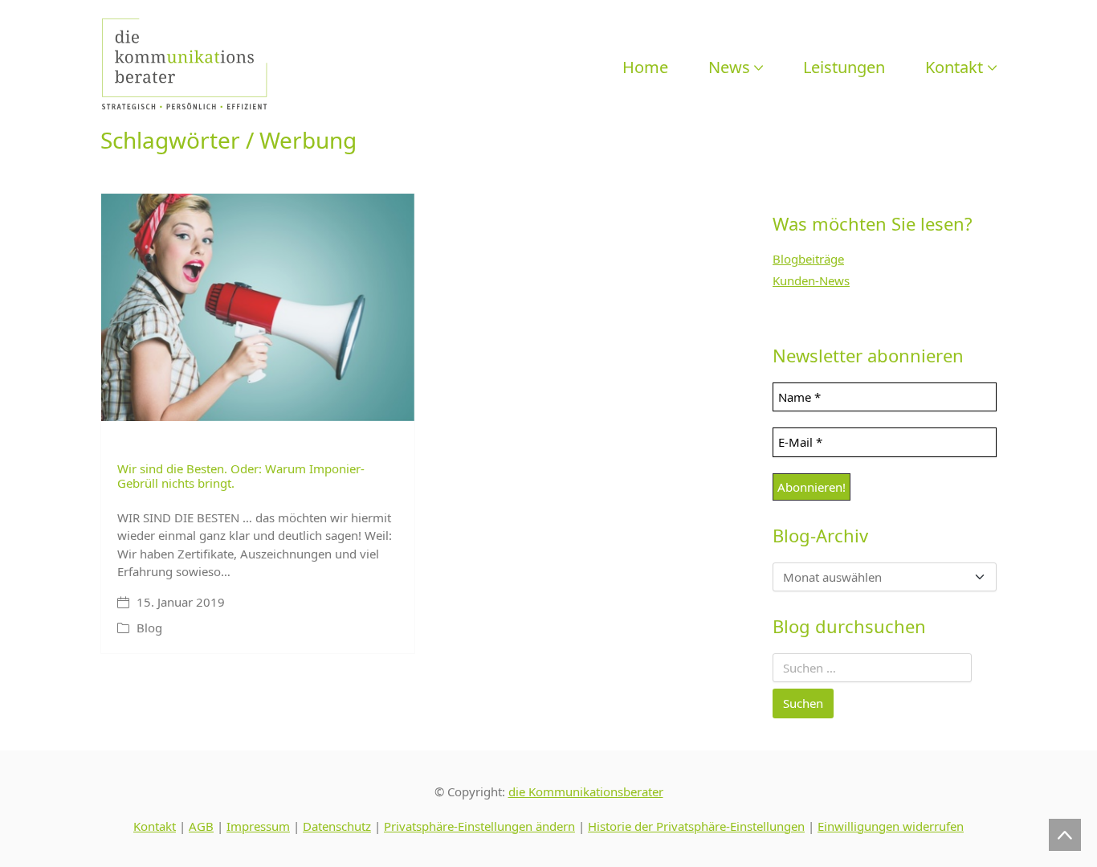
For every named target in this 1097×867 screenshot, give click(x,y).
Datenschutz (337, 826)
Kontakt (154, 826)
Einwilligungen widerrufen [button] (891, 826)
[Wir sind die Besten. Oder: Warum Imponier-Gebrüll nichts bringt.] (257, 307)
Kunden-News (811, 280)
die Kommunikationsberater (585, 791)
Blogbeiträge (808, 259)
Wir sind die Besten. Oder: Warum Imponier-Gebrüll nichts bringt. (241, 475)
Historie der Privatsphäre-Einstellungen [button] (696, 826)
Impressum (258, 826)
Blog (149, 628)
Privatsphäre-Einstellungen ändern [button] (479, 826)
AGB (201, 826)
